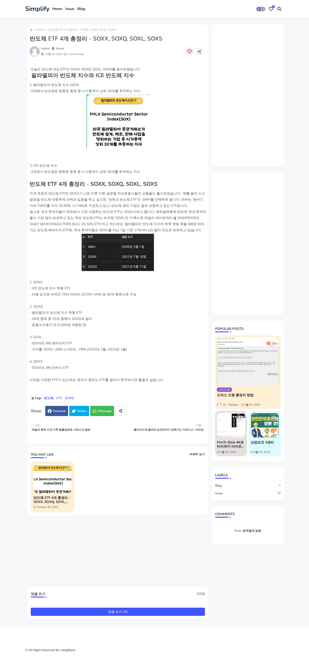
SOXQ (40, 30)
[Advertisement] (120, 553)
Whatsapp (104, 411)
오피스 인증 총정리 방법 (235, 395)
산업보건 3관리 (262, 442)
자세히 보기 (197, 454)
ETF (59, 398)
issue (248, 493)
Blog (81, 8)
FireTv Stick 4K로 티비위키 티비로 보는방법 (230, 444)
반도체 (48, 398)
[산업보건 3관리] (265, 425)
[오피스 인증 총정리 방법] (248, 361)
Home (57, 8)
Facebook (59, 411)
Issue (69, 8)
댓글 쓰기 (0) (118, 611)
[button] (260, 9)
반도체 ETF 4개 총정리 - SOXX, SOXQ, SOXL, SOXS (51, 500)
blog (248, 485)
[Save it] (189, 51)
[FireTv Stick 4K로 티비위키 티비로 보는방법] (231, 425)
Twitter (82, 411)
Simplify (37, 9)
